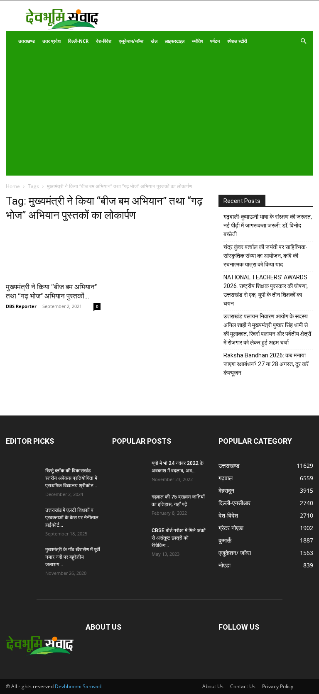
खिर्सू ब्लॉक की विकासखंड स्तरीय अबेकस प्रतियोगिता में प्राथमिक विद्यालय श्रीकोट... (71, 478)
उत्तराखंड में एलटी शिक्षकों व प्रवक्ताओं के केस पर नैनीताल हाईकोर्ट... (71, 517)
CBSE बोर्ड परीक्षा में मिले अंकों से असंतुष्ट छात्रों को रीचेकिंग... (179, 538)
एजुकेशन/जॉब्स (131, 41)
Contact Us (242, 686)
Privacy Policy (277, 686)
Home (13, 186)
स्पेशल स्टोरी (237, 41)
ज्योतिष (197, 41)
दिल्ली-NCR (78, 41)
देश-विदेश (103, 41)
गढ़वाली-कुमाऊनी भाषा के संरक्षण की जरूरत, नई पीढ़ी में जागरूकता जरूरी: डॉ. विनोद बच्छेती (267, 225)
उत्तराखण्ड (26, 41)
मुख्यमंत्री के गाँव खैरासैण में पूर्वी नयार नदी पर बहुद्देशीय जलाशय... (72, 557)
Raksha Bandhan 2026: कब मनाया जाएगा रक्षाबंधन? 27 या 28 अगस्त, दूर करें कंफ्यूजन (266, 364)
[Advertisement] (154, 113)
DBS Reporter (21, 306)
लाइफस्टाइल (174, 41)
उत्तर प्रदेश (51, 41)
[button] (303, 41)
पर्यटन (215, 41)
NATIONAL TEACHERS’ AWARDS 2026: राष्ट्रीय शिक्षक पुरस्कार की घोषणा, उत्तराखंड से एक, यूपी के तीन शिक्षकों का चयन (265, 290)
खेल (154, 41)
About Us (212, 686)
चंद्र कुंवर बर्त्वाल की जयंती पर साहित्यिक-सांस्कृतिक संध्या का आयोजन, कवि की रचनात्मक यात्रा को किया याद (265, 256)
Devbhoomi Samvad (78, 686)
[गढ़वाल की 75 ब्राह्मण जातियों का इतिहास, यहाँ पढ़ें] (128, 504)
